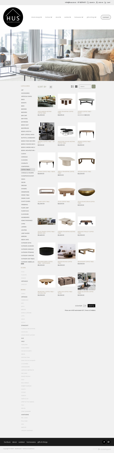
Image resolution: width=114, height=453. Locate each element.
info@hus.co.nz (70, 2)
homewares (78, 17)
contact (106, 17)
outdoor (66, 17)
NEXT (91, 305)
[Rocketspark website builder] (102, 449)
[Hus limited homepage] (14, 17)
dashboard (18, 449)
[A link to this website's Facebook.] (104, 442)
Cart (108, 2)
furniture (48, 17)
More (22, 263)
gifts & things (91, 17)
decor (57, 17)
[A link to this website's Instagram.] (108, 442)
